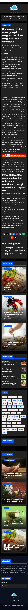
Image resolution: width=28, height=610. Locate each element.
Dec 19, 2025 (8, 290)
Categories (4, 582)
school (14, 422)
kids (4, 413)
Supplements (16, 426)
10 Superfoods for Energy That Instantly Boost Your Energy (13, 314)
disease (14, 400)
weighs (5, 50)
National (23, 416)
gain (11, 48)
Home (3, 16)
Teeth (22, 426)
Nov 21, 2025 (8, 346)
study (9, 426)
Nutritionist (20, 48)
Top (8, 429)
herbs (15, 410)
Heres (21, 410)
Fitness (15, 403)
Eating (19, 400)
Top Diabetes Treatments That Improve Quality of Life (10, 363)
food (20, 403)
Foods (4, 406)
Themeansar (14, 608)
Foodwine (5, 48)
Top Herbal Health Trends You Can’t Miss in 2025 (10, 370)
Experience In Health (10, 16)
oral (9, 419)
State (4, 426)
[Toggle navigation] (2, 9)
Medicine (11, 416)
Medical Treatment (9, 460)
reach (4, 422)
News (14, 48)
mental (16, 416)
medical (4, 416)
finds (10, 403)
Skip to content (4, 1)
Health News (8, 484)
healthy (4, 410)
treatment (13, 429)
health (14, 406)
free (9, 406)
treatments (21, 429)
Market (13, 413)
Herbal (10, 410)
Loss (8, 413)
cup (18, 45)
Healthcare (20, 406)
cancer (10, 397)
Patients (14, 419)
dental (4, 400)
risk (9, 422)
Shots (19, 422)
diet (9, 400)
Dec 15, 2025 (8, 318)
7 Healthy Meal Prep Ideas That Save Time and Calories (13, 286)
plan (19, 419)
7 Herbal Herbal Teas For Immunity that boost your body (10, 377)
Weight (10, 50)
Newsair (22, 605)
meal (19, 413)
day (20, 397)
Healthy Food (6, 25)
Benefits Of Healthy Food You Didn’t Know (13, 344)
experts (4, 403)
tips (4, 429)
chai (15, 45)
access (4, 397)
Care (15, 397)
